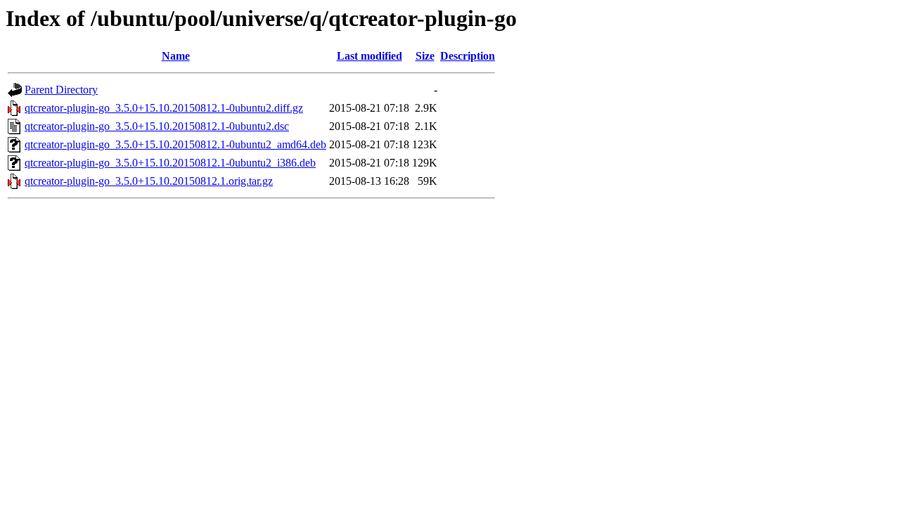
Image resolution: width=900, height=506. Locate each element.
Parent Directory (61, 90)
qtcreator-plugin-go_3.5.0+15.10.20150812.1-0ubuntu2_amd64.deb (175, 144)
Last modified (369, 56)
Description (467, 56)
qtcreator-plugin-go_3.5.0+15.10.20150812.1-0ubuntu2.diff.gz (164, 108)
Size (425, 56)
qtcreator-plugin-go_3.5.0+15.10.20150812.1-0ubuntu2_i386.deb (170, 163)
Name (176, 56)
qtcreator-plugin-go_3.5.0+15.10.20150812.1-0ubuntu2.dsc (157, 126)
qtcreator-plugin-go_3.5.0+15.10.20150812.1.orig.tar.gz (149, 181)
